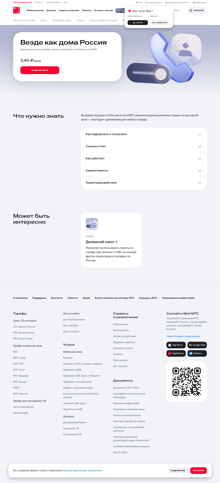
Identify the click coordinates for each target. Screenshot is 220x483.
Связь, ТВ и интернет (25, 321)
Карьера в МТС (148, 298)
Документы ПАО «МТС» (126, 388)
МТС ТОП (18, 364)
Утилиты (118, 354)
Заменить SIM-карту (75, 403)
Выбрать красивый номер (78, 388)
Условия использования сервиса (131, 446)
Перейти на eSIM (72, 409)
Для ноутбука (70, 325)
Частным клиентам (22, 2)
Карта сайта (120, 452)
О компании (20, 298)
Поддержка (39, 298)
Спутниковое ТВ (72, 434)
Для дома (68, 416)
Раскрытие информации (127, 415)
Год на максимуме (23, 407)
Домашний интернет (75, 422)
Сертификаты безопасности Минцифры (129, 395)
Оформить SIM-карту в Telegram (81, 376)
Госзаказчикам (53, 2)
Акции (86, 298)
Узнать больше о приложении (183, 336)
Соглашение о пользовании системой (128, 429)
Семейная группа (123, 348)
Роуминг (68, 358)
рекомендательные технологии (83, 470)
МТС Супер (19, 358)
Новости (73, 298)
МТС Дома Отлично (24, 327)
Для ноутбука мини (74, 319)
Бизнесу (39, 2)
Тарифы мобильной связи (27, 346)
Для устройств (71, 313)
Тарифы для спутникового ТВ (29, 401)
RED (15, 352)
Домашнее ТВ (71, 428)
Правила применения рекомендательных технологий (131, 438)
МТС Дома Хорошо (24, 333)
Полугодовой (20, 413)
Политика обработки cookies (129, 421)
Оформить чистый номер (77, 382)
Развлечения (120, 324)
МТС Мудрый (20, 376)
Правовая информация (126, 403)
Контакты (57, 298)
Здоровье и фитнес (124, 342)
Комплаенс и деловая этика (129, 409)
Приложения (120, 360)
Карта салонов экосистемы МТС (114, 298)
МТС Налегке (20, 394)
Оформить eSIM (72, 370)
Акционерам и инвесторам (178, 298)
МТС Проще (19, 382)
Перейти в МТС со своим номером (82, 364)
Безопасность (121, 330)
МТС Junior (19, 370)
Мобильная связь (72, 352)
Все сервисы (120, 366)
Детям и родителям (124, 336)
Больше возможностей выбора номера (80, 395)
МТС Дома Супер (23, 339)
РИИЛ (16, 388)
